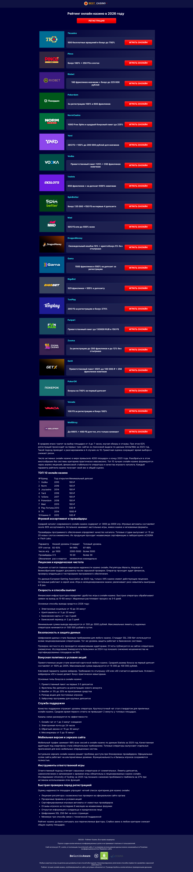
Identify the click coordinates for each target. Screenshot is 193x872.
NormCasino (74, 115)
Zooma (71, 340)
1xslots (71, 176)
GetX (70, 361)
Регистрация (97, 20)
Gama (71, 258)
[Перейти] (80, 856)
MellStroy (72, 422)
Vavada (71, 402)
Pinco (70, 53)
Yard (70, 135)
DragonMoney (75, 238)
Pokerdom (73, 94)
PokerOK (72, 381)
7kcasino (72, 33)
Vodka (71, 156)
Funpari (71, 320)
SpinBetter (73, 197)
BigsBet (72, 279)
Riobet (71, 74)
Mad (70, 217)
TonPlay (72, 299)
